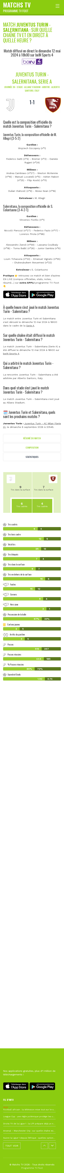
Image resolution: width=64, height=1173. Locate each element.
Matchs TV (17, 6)
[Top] (55, 1165)
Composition (32, 447)
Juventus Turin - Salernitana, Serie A (32, 78)
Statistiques (32, 457)
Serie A (30, 325)
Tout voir (11, 1145)
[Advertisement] (32, 839)
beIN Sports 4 (11, 353)
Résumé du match (32, 438)
